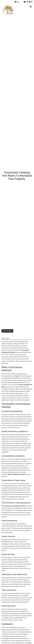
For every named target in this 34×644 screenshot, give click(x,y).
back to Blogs (7, 331)
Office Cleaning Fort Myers (17, 474)
